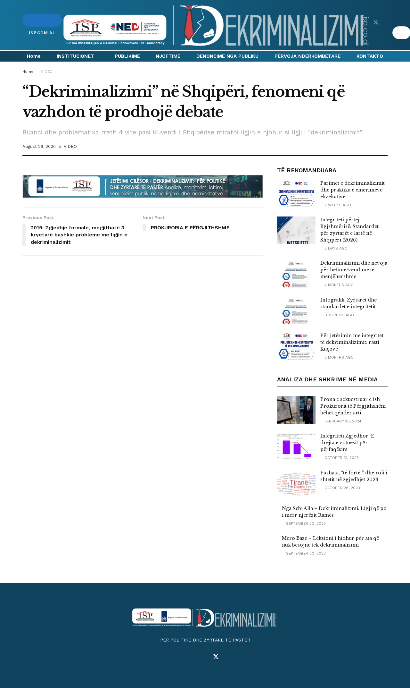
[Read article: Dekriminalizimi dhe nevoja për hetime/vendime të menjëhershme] (296, 273)
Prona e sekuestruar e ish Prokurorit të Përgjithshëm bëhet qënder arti (353, 406)
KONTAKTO (370, 56)
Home (34, 56)
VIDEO (47, 71)
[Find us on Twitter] (376, 22)
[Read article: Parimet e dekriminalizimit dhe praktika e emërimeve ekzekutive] (296, 194)
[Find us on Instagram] (204, 657)
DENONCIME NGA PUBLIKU (227, 56)
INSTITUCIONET (75, 56)
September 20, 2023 (305, 523)
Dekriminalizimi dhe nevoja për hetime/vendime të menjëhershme (353, 269)
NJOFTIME (168, 56)
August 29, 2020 (39, 146)
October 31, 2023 (341, 457)
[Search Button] (389, 32)
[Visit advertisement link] (142, 186)
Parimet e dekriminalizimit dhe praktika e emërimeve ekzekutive (352, 190)
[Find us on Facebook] (375, 15)
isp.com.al (42, 20)
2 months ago (338, 357)
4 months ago (338, 285)
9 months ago (338, 315)
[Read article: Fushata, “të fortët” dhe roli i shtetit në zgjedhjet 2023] (296, 483)
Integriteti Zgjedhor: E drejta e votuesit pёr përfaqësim (347, 442)
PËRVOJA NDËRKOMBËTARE (307, 56)
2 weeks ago (337, 205)
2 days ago (335, 248)
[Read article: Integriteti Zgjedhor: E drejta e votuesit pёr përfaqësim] (296, 446)
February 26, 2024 (342, 421)
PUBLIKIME (127, 56)
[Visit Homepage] (217, 25)
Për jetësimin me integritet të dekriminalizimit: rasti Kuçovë (351, 342)
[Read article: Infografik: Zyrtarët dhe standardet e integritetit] (296, 310)
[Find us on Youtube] (387, 22)
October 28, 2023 (341, 488)
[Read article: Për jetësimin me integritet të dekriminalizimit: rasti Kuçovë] (296, 346)
